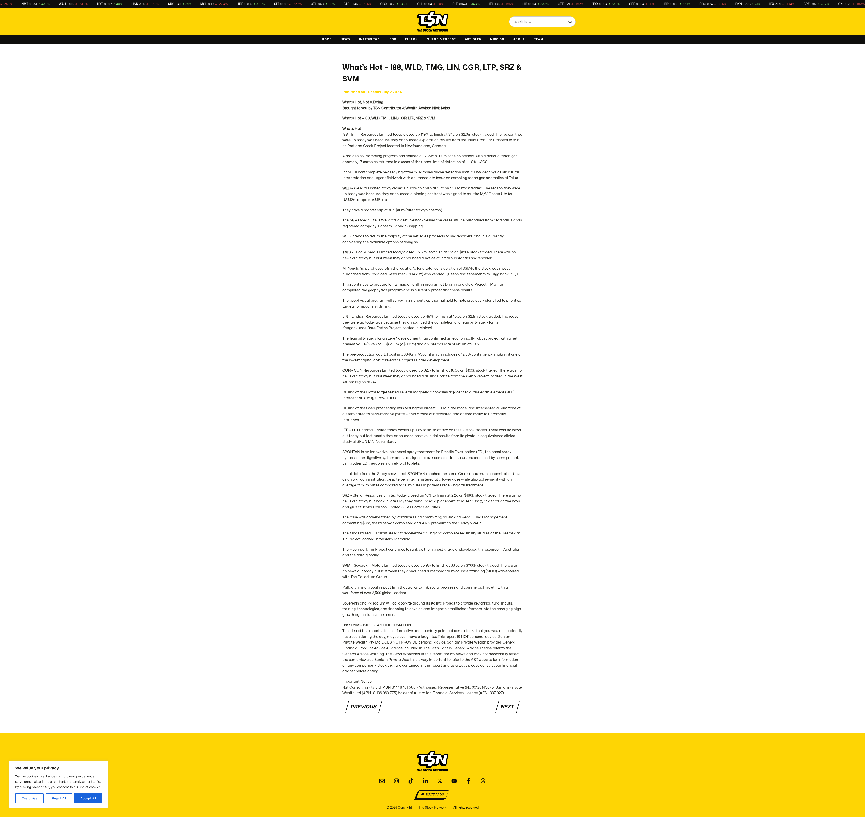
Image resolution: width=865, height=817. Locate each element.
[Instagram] (396, 781)
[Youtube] (454, 781)
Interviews (369, 39)
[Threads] (483, 781)
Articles (473, 39)
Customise (29, 798)
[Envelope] (382, 781)
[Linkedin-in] (425, 781)
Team (538, 39)
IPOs (392, 39)
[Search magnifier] (570, 21)
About (519, 39)
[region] (58, 784)
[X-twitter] (439, 781)
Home (326, 39)
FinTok (411, 39)
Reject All (59, 798)
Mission (497, 39)
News (345, 39)
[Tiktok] (411, 781)
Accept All (88, 798)
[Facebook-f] (468, 781)
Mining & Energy (441, 39)
